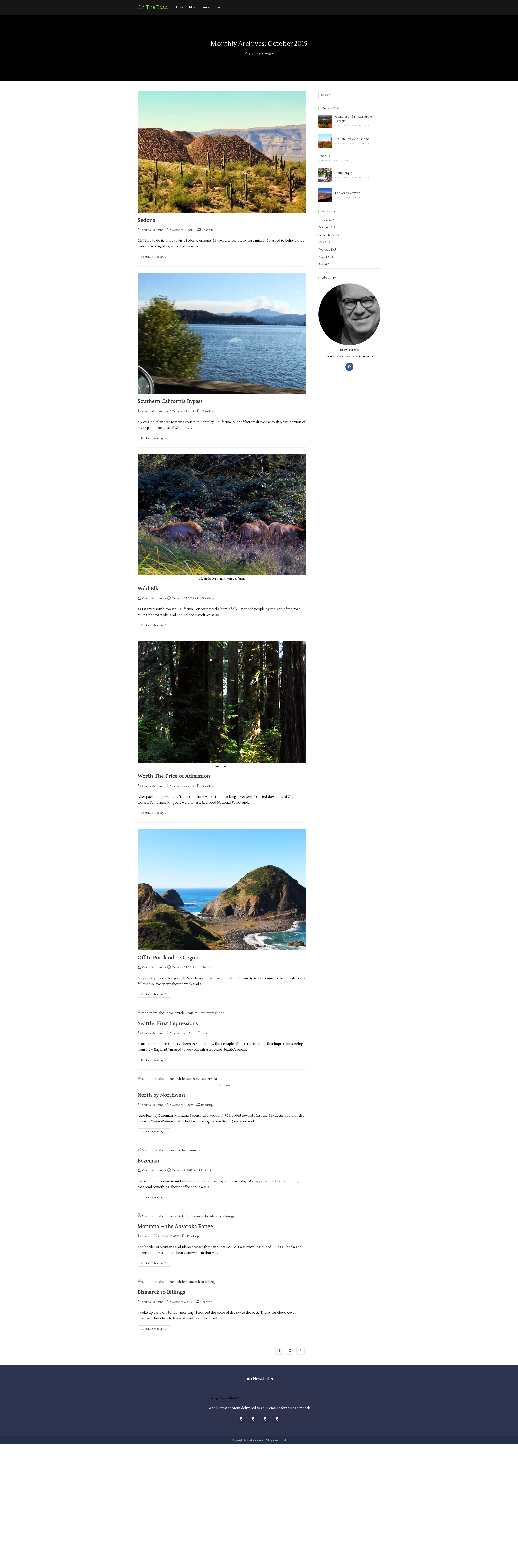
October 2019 (326, 227)
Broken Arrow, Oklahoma (352, 139)
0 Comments (362, 125)
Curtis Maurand (153, 230)
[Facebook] (349, 367)
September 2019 (328, 235)
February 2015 (327, 249)
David (146, 1236)
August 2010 (325, 264)
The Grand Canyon (347, 193)
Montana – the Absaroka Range (175, 1226)
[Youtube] (277, 1419)
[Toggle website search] (219, 7)
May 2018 (324, 242)
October (267, 54)
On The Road (153, 7)
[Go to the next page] (300, 1351)
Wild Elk (148, 589)
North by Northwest (162, 1095)
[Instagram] (265, 1419)
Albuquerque (343, 173)
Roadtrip (208, 230)
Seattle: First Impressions (168, 1023)
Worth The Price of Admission (174, 776)
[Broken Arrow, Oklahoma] (325, 141)
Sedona (146, 220)
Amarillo (324, 156)
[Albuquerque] (325, 175)
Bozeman (148, 1161)
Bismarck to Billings (161, 1292)
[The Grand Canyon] (325, 195)
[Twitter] (253, 1419)
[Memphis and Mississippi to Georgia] (325, 121)
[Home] (246, 54)
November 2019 (328, 220)
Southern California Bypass (170, 401)
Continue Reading (155, 256)
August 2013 (325, 257)
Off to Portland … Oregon (168, 958)
